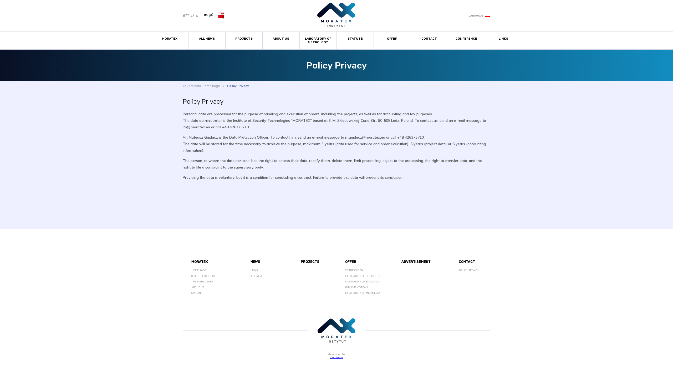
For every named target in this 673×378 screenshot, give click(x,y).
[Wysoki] (211, 15)
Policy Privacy (238, 86)
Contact (429, 38)
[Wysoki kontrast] (206, 15)
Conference (466, 38)
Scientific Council (203, 276)
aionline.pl (336, 357)
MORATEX (169, 38)
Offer (392, 38)
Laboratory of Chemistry (362, 276)
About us (281, 38)
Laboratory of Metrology (318, 40)
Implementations (356, 287)
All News (207, 38)
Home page (211, 86)
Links (503, 38)
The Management (203, 281)
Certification (354, 270)
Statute (355, 38)
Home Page (198, 270)
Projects (244, 38)
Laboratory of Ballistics (362, 281)
